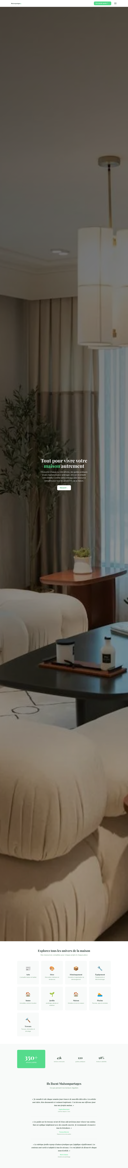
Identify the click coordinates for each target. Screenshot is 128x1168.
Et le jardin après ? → (102, 3)
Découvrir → (64, 488)
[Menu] (115, 3)
